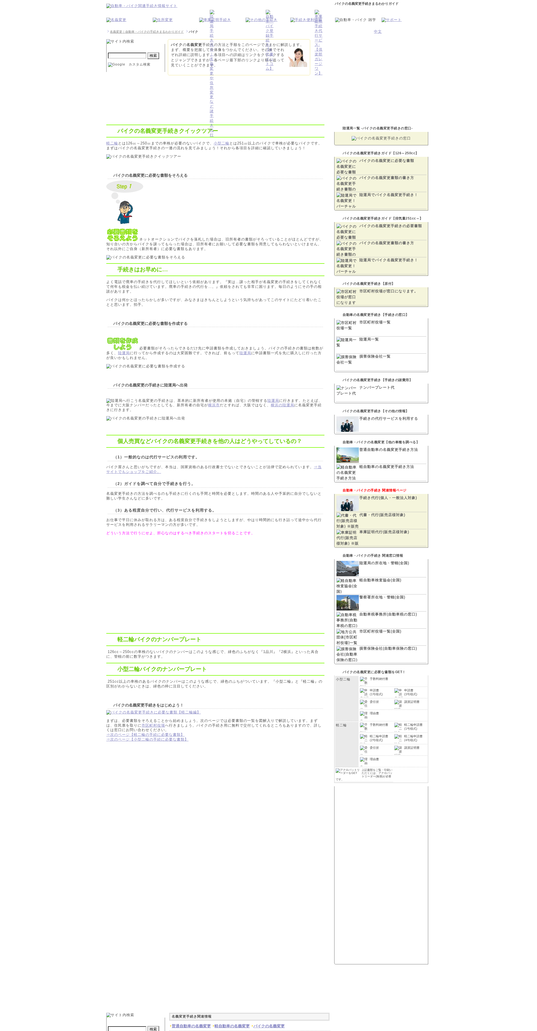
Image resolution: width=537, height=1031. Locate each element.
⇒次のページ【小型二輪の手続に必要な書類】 (147, 739)
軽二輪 (112, 143)
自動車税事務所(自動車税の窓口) (388, 614)
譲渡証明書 (412, 701)
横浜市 (214, 405)
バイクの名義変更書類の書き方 (386, 178)
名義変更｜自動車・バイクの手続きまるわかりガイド (147, 31)
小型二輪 (221, 143)
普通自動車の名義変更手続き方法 (388, 449)
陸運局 (124, 353)
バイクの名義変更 (269, 1026)
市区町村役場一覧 (375, 322)
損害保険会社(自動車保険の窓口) (388, 648)
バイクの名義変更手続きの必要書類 (390, 226)
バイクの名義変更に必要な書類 (386, 160)
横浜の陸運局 (282, 405)
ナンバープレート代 (377, 387)
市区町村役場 (153, 725)
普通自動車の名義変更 (191, 1026)
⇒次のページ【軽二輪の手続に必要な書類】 (145, 735)
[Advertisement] (153, 578)
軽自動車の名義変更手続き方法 (386, 467)
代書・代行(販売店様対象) (382, 515)
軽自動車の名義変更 (232, 1026)
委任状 (374, 701)
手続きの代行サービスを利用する (388, 418)
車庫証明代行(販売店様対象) (384, 532)
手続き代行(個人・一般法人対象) (388, 498)
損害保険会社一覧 (375, 356)
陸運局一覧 (369, 339)
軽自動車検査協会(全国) (380, 580)
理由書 (374, 713)
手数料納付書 (379, 678)
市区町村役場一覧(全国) (380, 631)
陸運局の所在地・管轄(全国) (384, 563)
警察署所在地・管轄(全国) (382, 597)
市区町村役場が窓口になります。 (388, 291)
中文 (378, 31)
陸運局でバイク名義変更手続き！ (388, 195)
